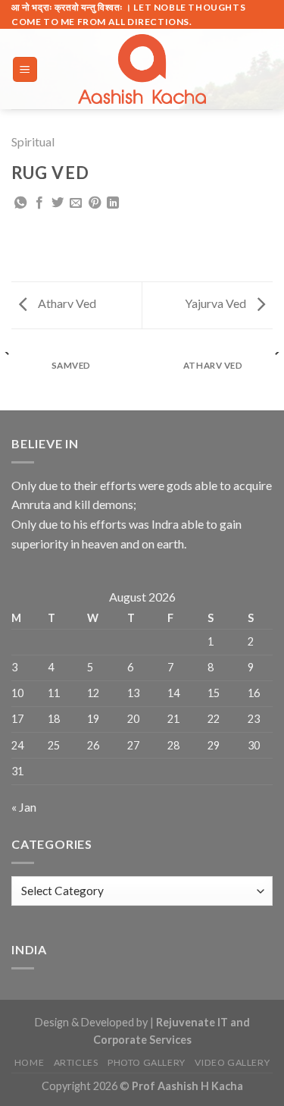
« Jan (23, 807)
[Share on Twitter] (57, 203)
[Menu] (25, 69)
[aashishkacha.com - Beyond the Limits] (142, 69)
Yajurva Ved (216, 303)
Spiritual (33, 141)
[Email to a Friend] (76, 203)
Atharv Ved (66, 303)
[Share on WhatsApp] (20, 203)
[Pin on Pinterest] (95, 203)
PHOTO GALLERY (147, 1062)
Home (29, 1062)
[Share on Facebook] (39, 203)
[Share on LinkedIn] (113, 203)
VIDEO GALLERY (232, 1062)
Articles (76, 1062)
